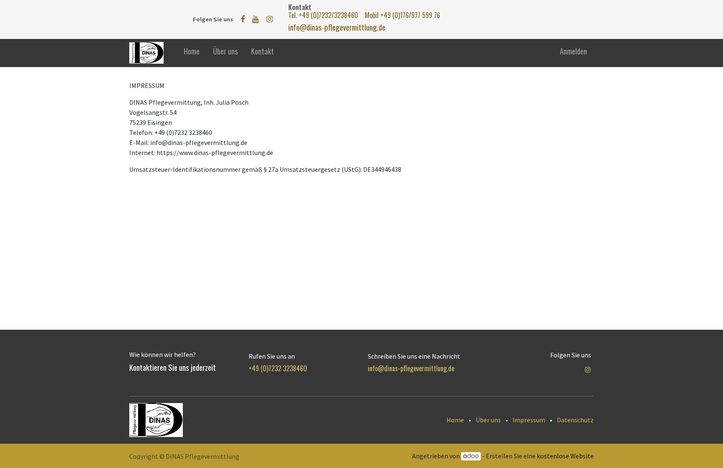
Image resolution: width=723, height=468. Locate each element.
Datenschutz (575, 420)
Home (455, 420)
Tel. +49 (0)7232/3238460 (324, 15)
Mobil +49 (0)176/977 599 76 (402, 15)
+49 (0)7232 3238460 (278, 368)
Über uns (488, 420)
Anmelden (573, 51)
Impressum (529, 420)
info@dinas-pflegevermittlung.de (336, 27)
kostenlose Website (565, 456)
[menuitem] (192, 53)
